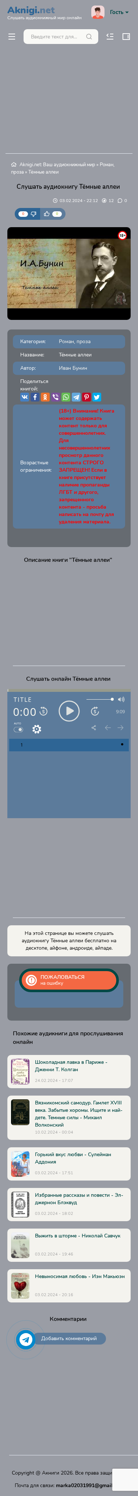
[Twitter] (96, 397)
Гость (116, 12)
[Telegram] (76, 397)
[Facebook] (35, 397)
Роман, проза (75, 341)
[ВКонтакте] (24, 397)
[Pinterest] (86, 397)
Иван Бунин (73, 368)
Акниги (50, 1472)
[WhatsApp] (65, 397)
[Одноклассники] (45, 397)
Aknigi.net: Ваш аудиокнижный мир (57, 164)
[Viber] (55, 397)
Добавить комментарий (69, 1338)
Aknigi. (44, 12)
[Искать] (89, 36)
